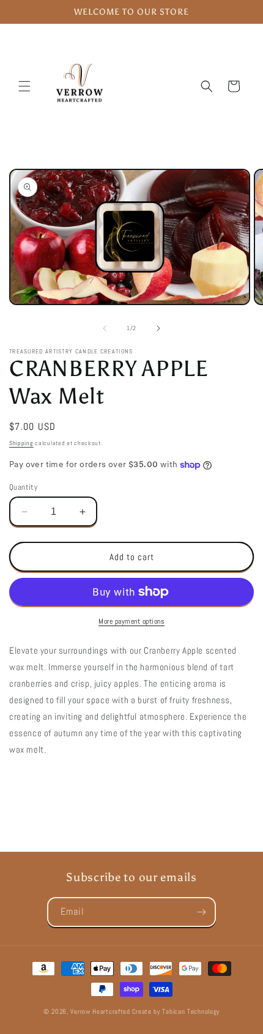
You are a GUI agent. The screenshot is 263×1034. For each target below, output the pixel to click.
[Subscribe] (201, 912)
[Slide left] (104, 328)
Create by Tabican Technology (176, 1011)
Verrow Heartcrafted (100, 1011)
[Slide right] (158, 328)
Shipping (21, 443)
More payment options (131, 621)
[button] (24, 86)
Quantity (23, 487)
